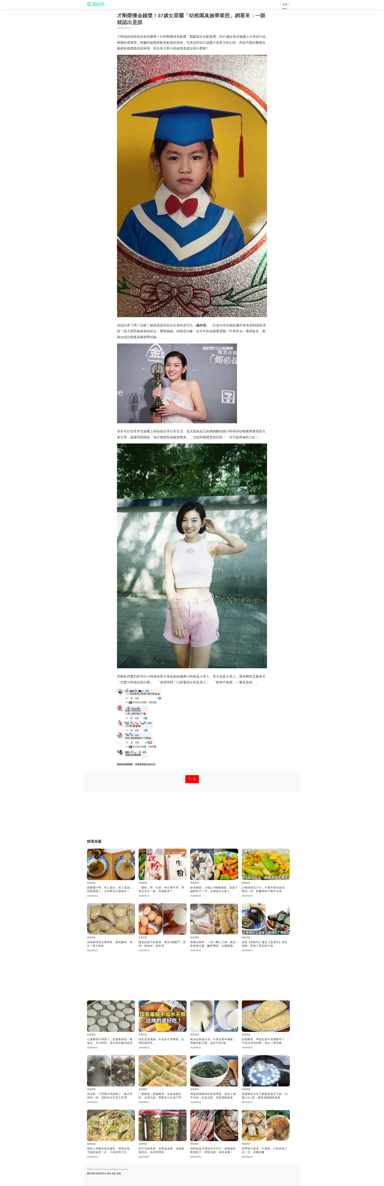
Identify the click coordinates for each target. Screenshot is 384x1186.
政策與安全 (101, 1173)
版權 (119, 1173)
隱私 (114, 1173)
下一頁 (192, 779)
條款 (109, 1173)
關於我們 (91, 1173)
